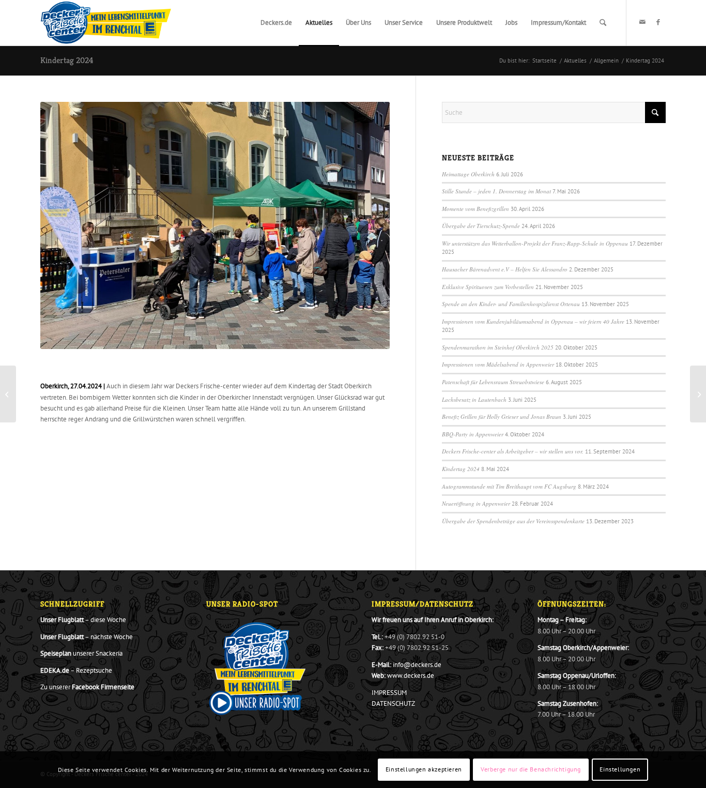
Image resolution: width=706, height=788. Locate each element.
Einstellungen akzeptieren (424, 770)
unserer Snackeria (81, 653)
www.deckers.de (410, 675)
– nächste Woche (86, 636)
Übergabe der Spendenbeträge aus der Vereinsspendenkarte (513, 521)
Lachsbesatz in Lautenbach (474, 399)
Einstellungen (620, 770)
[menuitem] (276, 23)
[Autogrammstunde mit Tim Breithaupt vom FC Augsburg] (8, 394)
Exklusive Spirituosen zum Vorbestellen (488, 287)
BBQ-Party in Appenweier (472, 434)
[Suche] (603, 23)
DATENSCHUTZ (393, 703)
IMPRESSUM (389, 692)
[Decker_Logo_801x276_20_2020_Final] (106, 23)
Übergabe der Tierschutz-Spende (481, 226)
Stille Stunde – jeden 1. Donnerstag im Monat (496, 191)
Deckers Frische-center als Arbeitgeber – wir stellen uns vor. (513, 451)
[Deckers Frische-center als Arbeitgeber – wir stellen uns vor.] (698, 394)
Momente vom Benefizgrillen (475, 209)
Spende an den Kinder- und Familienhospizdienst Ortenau (511, 304)
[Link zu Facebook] (658, 22)
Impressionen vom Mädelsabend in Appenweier (498, 364)
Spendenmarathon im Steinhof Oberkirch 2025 (498, 347)
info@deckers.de (417, 664)
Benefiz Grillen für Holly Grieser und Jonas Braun (501, 416)
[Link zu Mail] (642, 22)
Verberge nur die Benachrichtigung (531, 770)
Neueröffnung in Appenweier (476, 503)
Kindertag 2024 (66, 60)
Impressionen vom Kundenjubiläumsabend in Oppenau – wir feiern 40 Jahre (533, 321)
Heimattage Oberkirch (468, 174)
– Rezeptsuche (76, 670)
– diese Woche (83, 619)
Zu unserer (87, 687)
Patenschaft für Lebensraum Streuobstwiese (493, 382)
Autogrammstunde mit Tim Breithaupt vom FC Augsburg (509, 486)
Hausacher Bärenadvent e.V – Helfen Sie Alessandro (504, 269)
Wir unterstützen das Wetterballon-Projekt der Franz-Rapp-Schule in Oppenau (535, 243)
